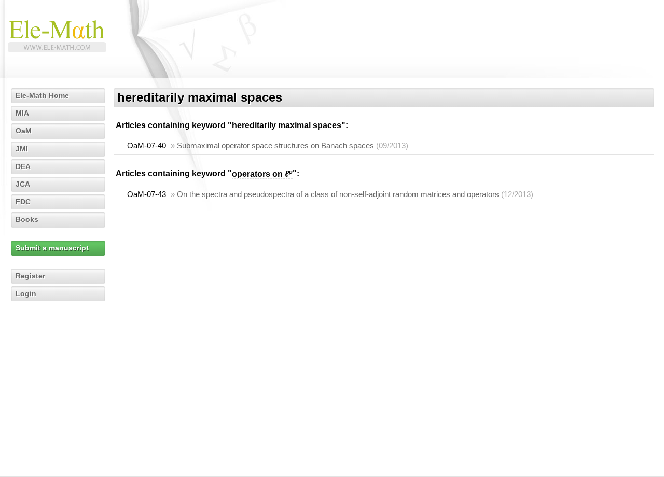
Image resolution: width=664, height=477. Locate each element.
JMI (22, 149)
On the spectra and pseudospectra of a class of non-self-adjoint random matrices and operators (338, 194)
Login (26, 293)
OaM (24, 131)
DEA (23, 166)
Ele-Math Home (42, 95)
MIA (22, 113)
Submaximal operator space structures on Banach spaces (275, 145)
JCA (23, 184)
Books (27, 219)
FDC (23, 202)
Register (30, 276)
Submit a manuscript (52, 248)
